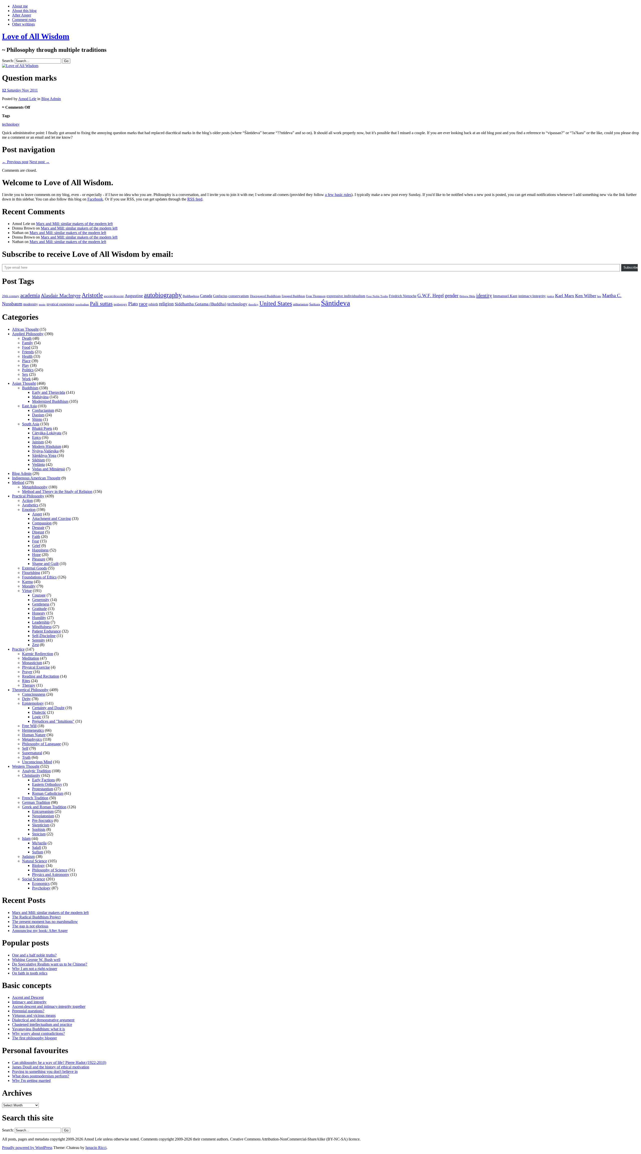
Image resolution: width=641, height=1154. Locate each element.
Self (25, 748)
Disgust (38, 532)
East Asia (29, 406)
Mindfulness (42, 627)
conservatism (238, 296)
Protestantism (42, 789)
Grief (36, 545)
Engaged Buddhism (293, 296)
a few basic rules (338, 195)
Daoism (38, 415)
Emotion (29, 509)
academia (30, 295)
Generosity (40, 600)
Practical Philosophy (28, 496)
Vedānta (38, 464)
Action (27, 500)
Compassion (42, 523)
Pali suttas (101, 303)
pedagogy (120, 304)
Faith (36, 536)
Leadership (41, 622)
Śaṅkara (314, 304)
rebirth (153, 304)
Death (27, 338)
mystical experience (60, 304)
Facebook (95, 199)
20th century (10, 296)
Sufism (37, 852)
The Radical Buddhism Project (36, 917)
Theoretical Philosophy (30, 690)
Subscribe (630, 267)
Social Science (33, 879)
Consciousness (33, 694)
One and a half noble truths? (34, 955)
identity (484, 295)
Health (27, 356)
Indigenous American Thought (36, 478)
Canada (206, 295)
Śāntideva (335, 303)
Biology (38, 865)
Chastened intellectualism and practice (42, 1024)
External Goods (34, 568)
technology (11, 124)
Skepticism (40, 825)
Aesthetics (30, 505)
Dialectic (39, 712)
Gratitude (39, 609)
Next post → (39, 162)
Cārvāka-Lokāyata (46, 433)
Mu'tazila (39, 843)
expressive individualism (346, 296)
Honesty (38, 613)
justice (550, 296)
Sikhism (38, 460)
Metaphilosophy (35, 487)
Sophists (38, 829)
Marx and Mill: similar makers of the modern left (74, 224)
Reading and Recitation (40, 676)
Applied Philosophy (28, 334)
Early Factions (43, 780)
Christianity (31, 775)
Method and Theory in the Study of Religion (57, 491)
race (143, 303)
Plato (133, 303)
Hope (36, 554)
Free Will (29, 726)
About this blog (24, 11)
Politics (28, 370)
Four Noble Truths (377, 296)
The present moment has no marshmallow (45, 921)
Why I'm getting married (31, 1080)
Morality (29, 586)
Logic (36, 717)
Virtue (27, 591)
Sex (25, 374)
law (599, 296)
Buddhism (30, 388)
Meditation (30, 658)
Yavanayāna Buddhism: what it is (38, 1029)
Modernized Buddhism (50, 401)
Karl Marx (564, 295)
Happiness (40, 550)
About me (20, 6)
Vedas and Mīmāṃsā (48, 469)
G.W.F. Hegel (430, 295)
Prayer (27, 672)
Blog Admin (51, 99)
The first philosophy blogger (34, 1038)
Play (25, 365)
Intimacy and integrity (29, 1002)
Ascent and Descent (28, 997)
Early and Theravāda (48, 392)
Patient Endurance (46, 631)
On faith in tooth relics (29, 973)
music (42, 304)
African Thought (25, 329)
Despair (38, 527)
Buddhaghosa (191, 296)
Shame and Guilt (45, 563)
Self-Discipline (44, 636)
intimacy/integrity (532, 296)
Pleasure (38, 559)
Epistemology (33, 703)
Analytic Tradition (36, 771)
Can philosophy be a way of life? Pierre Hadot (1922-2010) (59, 1062)
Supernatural (32, 753)
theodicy (253, 304)
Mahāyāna (40, 397)
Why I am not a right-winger (34, 969)
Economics (41, 883)
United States (275, 303)
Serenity (38, 640)
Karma (27, 582)
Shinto (37, 419)
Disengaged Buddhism (265, 296)
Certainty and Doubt (48, 708)
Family (27, 343)
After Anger (21, 15)
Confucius (220, 296)
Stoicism (39, 834)
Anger (37, 514)
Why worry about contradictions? (38, 1033)
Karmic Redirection (37, 654)
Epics (36, 437)
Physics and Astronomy (50, 874)
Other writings (23, 24)
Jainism (38, 442)
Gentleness (40, 604)
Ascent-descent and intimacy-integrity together (48, 1006)
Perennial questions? (28, 1011)
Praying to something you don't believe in (45, 1071)
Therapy (28, 685)
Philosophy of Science (49, 870)
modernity (30, 304)
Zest (35, 645)
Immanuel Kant (505, 296)
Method (18, 482)
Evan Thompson (316, 296)
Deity (26, 699)
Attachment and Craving (51, 518)
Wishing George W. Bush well (36, 959)
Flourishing (31, 572)
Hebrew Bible (467, 296)
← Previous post (15, 162)
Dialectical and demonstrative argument (43, 1020)
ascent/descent (114, 296)
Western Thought (25, 766)
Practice (18, 649)
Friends (28, 352)
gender (451, 295)
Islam (26, 838)
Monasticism (32, 663)
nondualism (82, 304)
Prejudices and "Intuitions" (53, 721)
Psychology (41, 888)
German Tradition (36, 802)
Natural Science (34, 861)
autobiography (163, 295)
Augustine (134, 295)
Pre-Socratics (42, 820)
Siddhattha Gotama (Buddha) (200, 304)
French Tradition (35, 798)
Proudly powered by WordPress (27, 1147)
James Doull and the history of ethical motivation (50, 1067)
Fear (35, 541)
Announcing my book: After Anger (40, 930)
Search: (8, 61)
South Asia (30, 424)
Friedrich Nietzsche (402, 296)
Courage (39, 595)
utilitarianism (300, 304)
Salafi (36, 847)
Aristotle (92, 295)
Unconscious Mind (37, 762)
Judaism (28, 856)
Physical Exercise (36, 667)
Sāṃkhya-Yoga (44, 455)
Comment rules (24, 20)
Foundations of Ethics (39, 577)
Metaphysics (32, 739)
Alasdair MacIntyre (61, 295)
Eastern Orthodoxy (47, 784)
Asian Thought (24, 383)
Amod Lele (27, 99)
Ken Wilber (585, 295)
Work (26, 379)
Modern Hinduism (46, 446)
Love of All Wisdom (35, 36)
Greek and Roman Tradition (44, 807)
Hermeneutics (33, 730)
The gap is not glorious (30, 926)
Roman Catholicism (47, 793)
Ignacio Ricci (95, 1147)
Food (26, 347)
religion (166, 303)
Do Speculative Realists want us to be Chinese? (49, 964)
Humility (39, 618)
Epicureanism (43, 811)
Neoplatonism (43, 816)
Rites (26, 681)
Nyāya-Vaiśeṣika (45, 451)
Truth (26, 757)
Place (26, 361)
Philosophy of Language (41, 744)
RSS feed (194, 199)
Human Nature (34, 735)
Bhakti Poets (42, 428)
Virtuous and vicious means (34, 1015)
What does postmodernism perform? (40, 1076)
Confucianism (43, 410)
